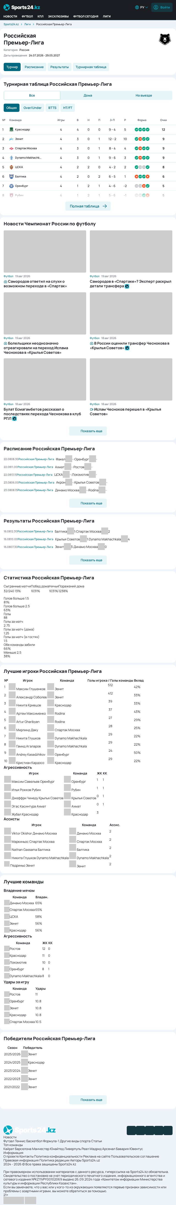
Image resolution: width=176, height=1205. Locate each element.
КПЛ (41, 16)
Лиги (107, 16)
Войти (165, 7)
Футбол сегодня (85, 16)
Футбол (27, 16)
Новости (10, 16)
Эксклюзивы (58, 16)
